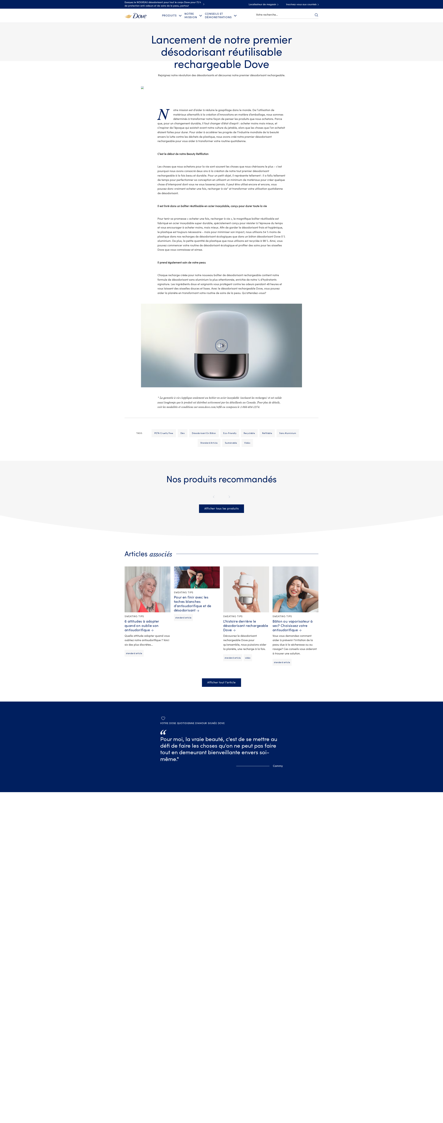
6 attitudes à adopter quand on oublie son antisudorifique (142, 625)
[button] (221, 345)
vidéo (247, 443)
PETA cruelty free (163, 433)
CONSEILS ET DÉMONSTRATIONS (218, 15)
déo (182, 433)
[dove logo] (135, 15)
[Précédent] (214, 497)
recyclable (249, 433)
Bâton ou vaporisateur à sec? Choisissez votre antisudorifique (293, 625)
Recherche (316, 15)
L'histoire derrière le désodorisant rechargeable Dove (245, 625)
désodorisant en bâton (204, 433)
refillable (267, 433)
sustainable (231, 443)
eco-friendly (229, 433)
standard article (209, 443)
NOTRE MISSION (190, 15)
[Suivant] (229, 497)
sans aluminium (287, 433)
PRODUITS (169, 15)
